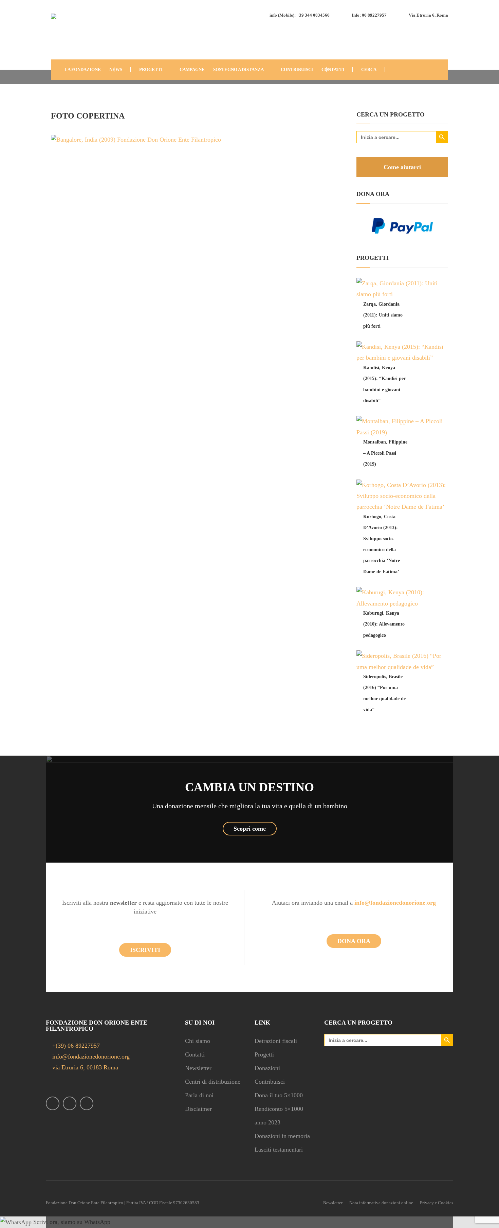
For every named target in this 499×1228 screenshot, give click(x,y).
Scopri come (250, 828)
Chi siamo (197, 1040)
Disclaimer (198, 1108)
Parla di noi (199, 1095)
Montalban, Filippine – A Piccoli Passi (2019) (385, 453)
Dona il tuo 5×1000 (279, 1095)
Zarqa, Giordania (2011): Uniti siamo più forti (383, 315)
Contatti (195, 1054)
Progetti (264, 1054)
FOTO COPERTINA (88, 115)
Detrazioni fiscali (276, 1040)
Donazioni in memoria (282, 1136)
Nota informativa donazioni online (381, 1202)
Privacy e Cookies (436, 1202)
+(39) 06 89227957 (76, 1045)
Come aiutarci (402, 167)
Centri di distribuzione (212, 1081)
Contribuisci (270, 1081)
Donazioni (267, 1068)
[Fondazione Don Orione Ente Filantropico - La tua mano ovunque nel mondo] (71, 35)
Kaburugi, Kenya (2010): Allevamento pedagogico (384, 624)
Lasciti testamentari (279, 1149)
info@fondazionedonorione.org (90, 1056)
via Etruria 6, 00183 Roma (84, 1067)
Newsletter (198, 1068)
